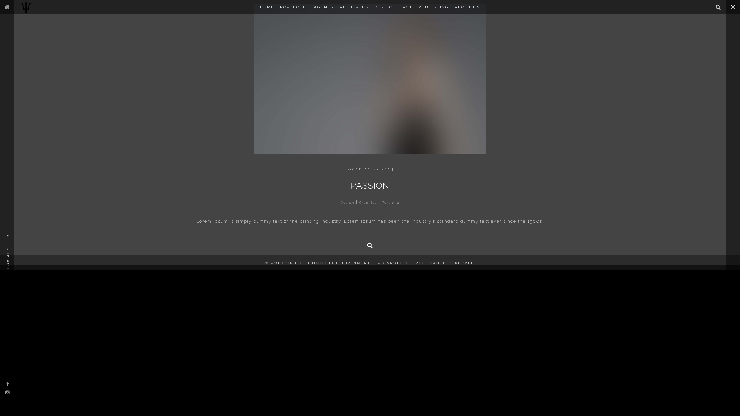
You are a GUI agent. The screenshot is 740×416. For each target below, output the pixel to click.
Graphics (368, 203)
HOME (267, 7)
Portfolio (390, 203)
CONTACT (400, 7)
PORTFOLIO (294, 7)
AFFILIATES (354, 7)
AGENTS (324, 7)
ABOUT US (467, 7)
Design (347, 203)
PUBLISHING (433, 7)
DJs (379, 7)
